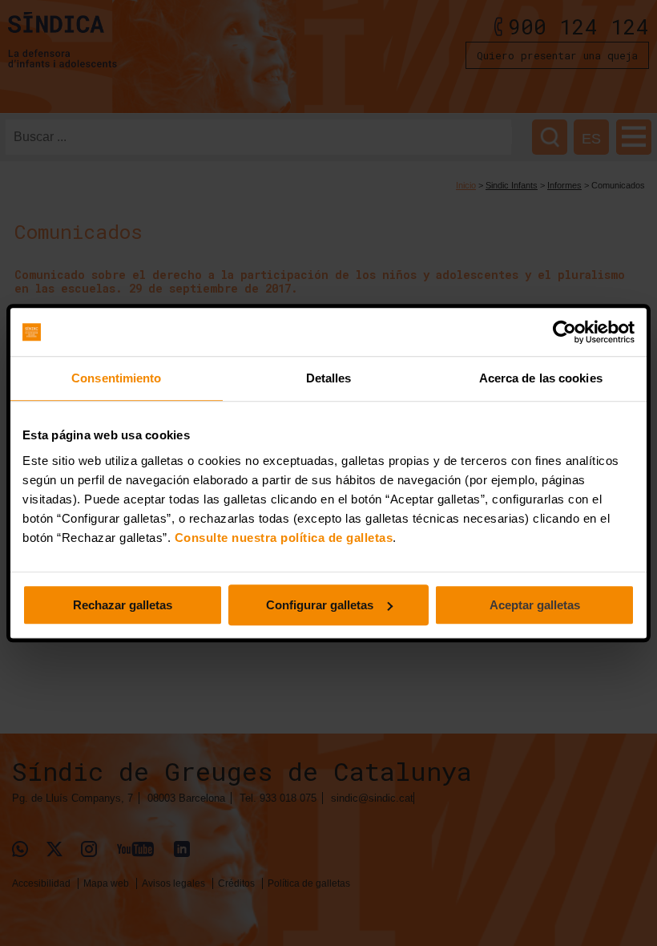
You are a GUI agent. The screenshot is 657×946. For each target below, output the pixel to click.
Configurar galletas (319, 605)
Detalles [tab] (329, 378)
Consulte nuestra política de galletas (284, 537)
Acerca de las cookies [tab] (541, 378)
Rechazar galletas (122, 605)
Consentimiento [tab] (116, 378)
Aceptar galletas (535, 605)
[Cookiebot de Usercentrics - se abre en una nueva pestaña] (564, 332)
